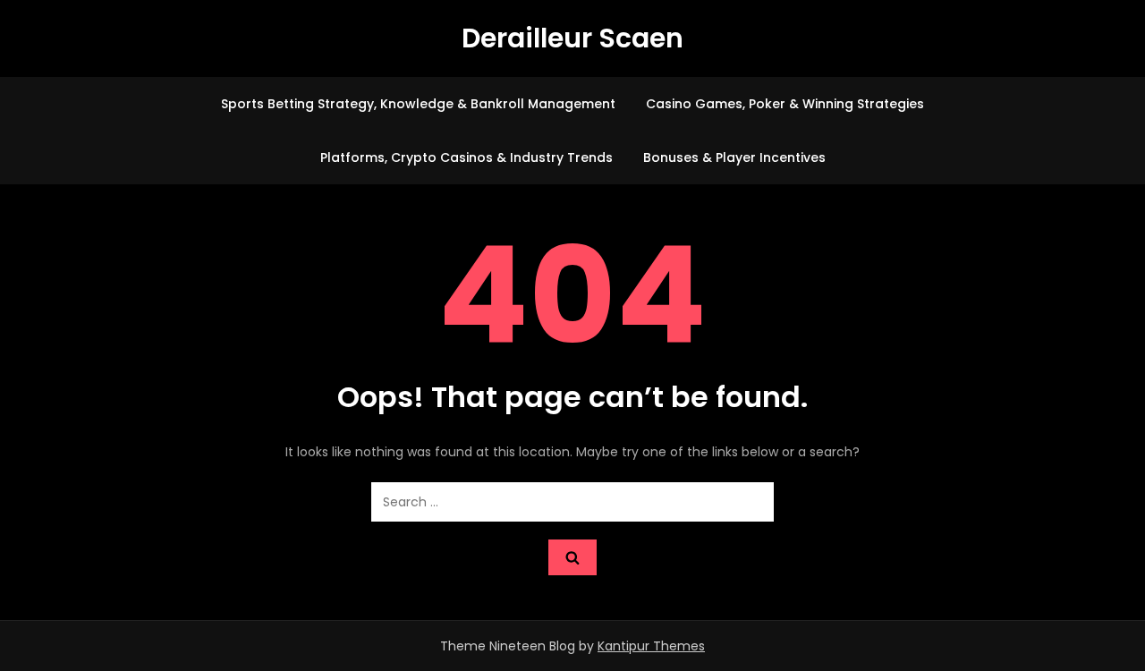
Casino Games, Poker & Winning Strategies (785, 104)
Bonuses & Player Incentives (734, 157)
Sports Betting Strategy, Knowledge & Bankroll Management (418, 104)
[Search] (572, 557)
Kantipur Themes (651, 646)
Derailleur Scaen (572, 38)
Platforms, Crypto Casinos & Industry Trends (466, 157)
